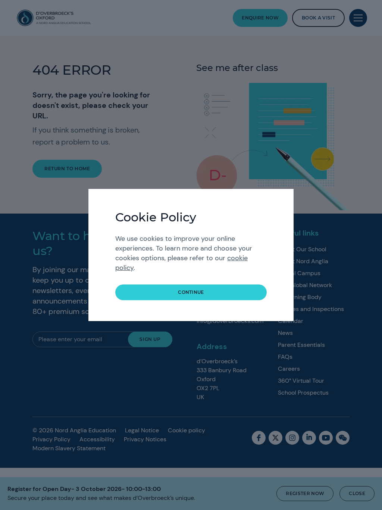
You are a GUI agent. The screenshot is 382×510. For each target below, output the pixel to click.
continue (191, 292)
